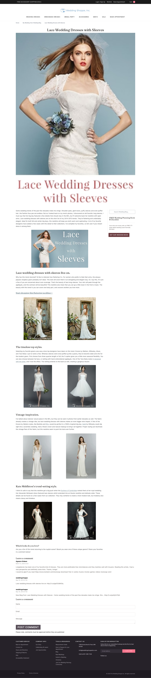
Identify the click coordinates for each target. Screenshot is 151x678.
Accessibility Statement (22, 658)
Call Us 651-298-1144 (85, 654)
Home (17, 22)
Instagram (112, 656)
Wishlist (109, 2)
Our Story (38, 644)
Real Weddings (60, 654)
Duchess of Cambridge (69, 490)
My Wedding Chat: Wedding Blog (32, 22)
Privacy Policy (20, 673)
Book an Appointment (22, 644)
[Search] (149, 19)
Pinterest (120, 656)
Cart (132, 2)
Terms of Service (33, 673)
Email (18, 611)
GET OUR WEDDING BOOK (119, 235)
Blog (57, 652)
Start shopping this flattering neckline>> (34, 293)
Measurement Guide (61, 644)
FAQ (17, 655)
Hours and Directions (22, 650)
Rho (47, 424)
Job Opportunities (41, 650)
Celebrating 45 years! (42, 647)
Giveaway (58, 660)
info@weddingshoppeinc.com (88, 650)
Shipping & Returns (21, 652)
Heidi (84, 424)
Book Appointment (119, 2)
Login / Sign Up (100, 2)
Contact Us (19, 647)
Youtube (116, 656)
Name (18, 604)
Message (19, 619)
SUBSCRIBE (128, 651)
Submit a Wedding (61, 657)
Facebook (108, 656)
